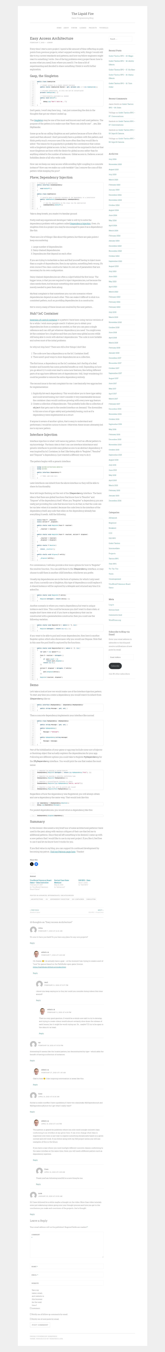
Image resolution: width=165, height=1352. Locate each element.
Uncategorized (67, 895)
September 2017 (115, 373)
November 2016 (115, 414)
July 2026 (113, 159)
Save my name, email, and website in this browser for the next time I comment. (38, 1299)
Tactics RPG (114, 558)
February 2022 (114, 302)
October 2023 (114, 256)
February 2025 (114, 185)
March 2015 (113, 485)
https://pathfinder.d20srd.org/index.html (49, 967)
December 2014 (115, 500)
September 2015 (115, 455)
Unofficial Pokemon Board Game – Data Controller (40, 881)
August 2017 (113, 378)
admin (50, 42)
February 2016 (114, 434)
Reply (32, 943)
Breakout (112, 528)
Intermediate (54, 895)
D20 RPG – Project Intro (96, 911)
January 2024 (114, 241)
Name (35, 1266)
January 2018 (114, 353)
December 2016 (115, 409)
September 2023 (115, 261)
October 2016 (114, 419)
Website (35, 1283)
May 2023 (112, 281)
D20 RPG (112, 538)
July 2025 (112, 174)
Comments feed (115, 615)
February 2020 (114, 307)
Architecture (37, 899)
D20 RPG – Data (84, 880)
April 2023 (113, 286)
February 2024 (114, 236)
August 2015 (113, 460)
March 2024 (113, 230)
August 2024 (114, 210)
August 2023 (114, 266)
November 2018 (115, 322)
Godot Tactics (114, 543)
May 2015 (112, 475)
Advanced (43, 895)
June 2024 (113, 215)
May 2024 (112, 220)
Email (35, 1275)
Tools (111, 574)
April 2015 (113, 480)
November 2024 (115, 200)
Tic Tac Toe (113, 569)
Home (59, 28)
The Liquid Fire (82, 14)
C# (47, 899)
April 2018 (113, 337)
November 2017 (115, 363)
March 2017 (113, 399)
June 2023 (113, 276)
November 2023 (115, 251)
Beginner (112, 523)
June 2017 (113, 383)
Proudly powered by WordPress (43, 1336)
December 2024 (115, 195)
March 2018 (113, 343)
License (83, 28)
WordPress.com (56, 1339)
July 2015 (112, 465)
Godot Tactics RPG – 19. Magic (121, 56)
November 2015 (115, 444)
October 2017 (114, 368)
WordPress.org (115, 620)
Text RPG (112, 564)
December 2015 (115, 439)
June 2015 (113, 470)
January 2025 (114, 190)
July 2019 (112, 312)
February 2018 (114, 348)
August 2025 (114, 169)
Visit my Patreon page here (63, 851)
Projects (93, 28)
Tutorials (103, 28)
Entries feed (114, 610)
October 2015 (114, 449)
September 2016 (115, 424)
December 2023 (115, 246)
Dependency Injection (80, 223)
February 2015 (114, 490)
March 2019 (113, 317)
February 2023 (114, 297)
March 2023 (113, 292)
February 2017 (114, 404)
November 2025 (115, 164)
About (66, 28)
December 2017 (115, 358)
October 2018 (114, 327)
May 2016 (112, 429)
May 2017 (112, 388)
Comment (36, 1236)
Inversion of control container (43, 319)
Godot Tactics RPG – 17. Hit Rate (122, 69)
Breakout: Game (35, 911)
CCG (110, 533)
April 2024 (113, 225)
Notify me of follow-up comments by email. (50, 1314)
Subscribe (115, 666)
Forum (74, 28)
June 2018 (113, 332)
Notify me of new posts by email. (45, 1319)
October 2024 (114, 205)
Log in (111, 605)
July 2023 (112, 271)
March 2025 (113, 180)
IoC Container (78, 899)
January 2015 (114, 495)
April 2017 (113, 393)
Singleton (38, 120)
